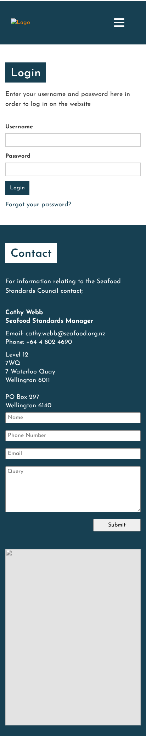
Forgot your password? (38, 205)
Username (19, 127)
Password (17, 156)
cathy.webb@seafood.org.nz (65, 334)
